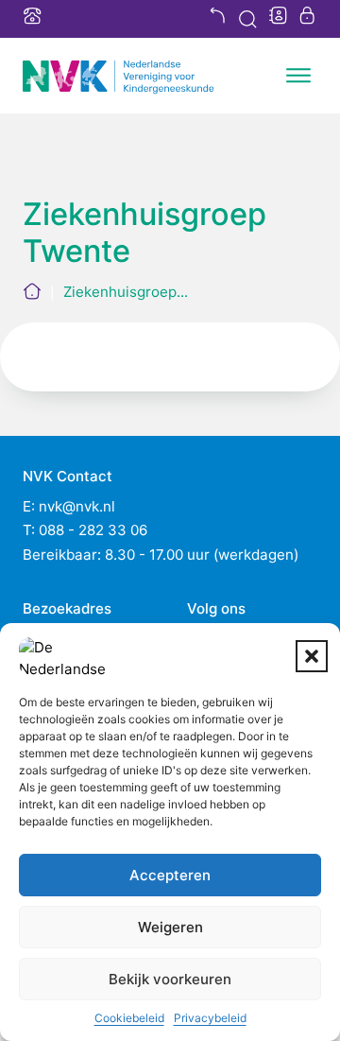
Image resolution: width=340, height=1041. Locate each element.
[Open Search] (247, 18)
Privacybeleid (210, 1018)
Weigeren (170, 927)
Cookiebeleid (129, 1018)
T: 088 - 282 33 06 (85, 530)
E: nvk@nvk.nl (69, 506)
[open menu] (298, 75)
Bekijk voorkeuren (170, 979)
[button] (311, 656)
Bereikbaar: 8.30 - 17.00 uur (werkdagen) (160, 555)
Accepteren (170, 875)
